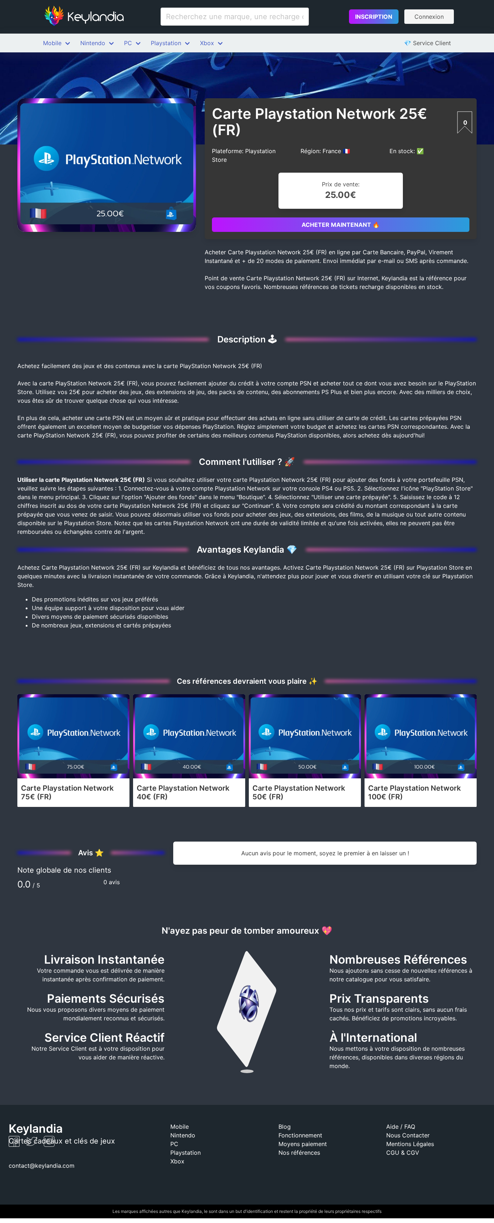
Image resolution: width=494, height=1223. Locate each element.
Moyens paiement (302, 1144)
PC (128, 43)
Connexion (429, 16)
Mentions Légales (410, 1144)
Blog (284, 1126)
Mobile (52, 43)
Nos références (299, 1152)
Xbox (207, 43)
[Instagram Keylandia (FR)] (49, 1144)
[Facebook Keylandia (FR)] (15, 1144)
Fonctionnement (300, 1135)
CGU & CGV (402, 1152)
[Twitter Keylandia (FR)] (32, 1144)
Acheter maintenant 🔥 (341, 224)
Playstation (166, 43)
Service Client (427, 43)
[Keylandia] (84, 16)
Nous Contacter (408, 1135)
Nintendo (92, 43)
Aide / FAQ (400, 1126)
